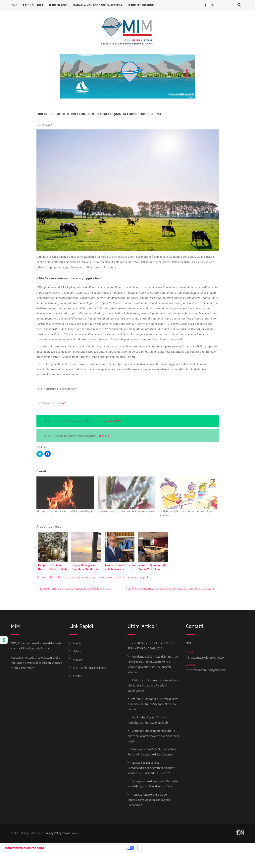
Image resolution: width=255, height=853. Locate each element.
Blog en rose (58, 5)
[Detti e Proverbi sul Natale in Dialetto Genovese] (126, 492)
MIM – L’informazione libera (89, 668)
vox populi (141, 577)
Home (13, 5)
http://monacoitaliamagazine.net (205, 670)
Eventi (77, 643)
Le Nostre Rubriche (141, 5)
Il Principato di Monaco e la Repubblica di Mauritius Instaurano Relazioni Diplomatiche (153, 685)
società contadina (123, 577)
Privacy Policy (53, 833)
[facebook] (205, 5)
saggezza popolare (100, 577)
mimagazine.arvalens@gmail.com (206, 657)
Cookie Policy (70, 833)
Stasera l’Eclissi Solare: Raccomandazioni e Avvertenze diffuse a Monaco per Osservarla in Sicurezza (151, 768)
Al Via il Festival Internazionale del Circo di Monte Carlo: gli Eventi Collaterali (172, 588)
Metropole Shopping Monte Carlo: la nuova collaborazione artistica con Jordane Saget (153, 736)
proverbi (83, 577)
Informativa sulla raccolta (24, 848)
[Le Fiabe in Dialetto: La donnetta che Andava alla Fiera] (188, 492)
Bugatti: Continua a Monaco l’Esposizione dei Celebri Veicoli (73, 588)
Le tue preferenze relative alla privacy (87, 848)
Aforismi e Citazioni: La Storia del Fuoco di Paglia (64, 511)
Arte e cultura (33, 5)
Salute (77, 651)
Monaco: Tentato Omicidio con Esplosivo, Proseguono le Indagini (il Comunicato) (149, 800)
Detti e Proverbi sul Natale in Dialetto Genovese (126, 511)
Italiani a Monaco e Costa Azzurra (97, 5)
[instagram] (212, 5)
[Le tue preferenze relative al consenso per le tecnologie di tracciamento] (4, 640)
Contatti (78, 676)
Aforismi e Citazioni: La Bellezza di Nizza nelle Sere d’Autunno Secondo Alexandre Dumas (153, 704)
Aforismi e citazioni (47, 577)
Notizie (77, 659)
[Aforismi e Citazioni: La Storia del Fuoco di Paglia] (65, 492)
